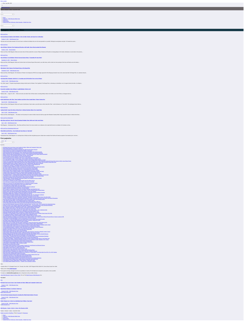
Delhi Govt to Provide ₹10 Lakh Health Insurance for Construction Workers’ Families (20, 183)
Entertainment (11, 128)
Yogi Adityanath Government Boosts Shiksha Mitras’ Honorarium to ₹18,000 (18, 181)
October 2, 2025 (5, 49)
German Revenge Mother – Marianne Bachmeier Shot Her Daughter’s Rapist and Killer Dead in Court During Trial (26, 238)
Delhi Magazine (13, 268)
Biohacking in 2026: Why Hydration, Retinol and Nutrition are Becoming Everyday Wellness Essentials (24, 192)
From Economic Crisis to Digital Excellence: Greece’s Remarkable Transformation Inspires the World (23, 171)
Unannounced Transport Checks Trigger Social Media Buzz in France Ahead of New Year (21, 254)
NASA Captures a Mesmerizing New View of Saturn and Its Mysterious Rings (19, 249)
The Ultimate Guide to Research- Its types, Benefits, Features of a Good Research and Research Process (24, 245)
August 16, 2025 (4, 91)
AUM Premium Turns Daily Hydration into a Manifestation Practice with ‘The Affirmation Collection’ (23, 194)
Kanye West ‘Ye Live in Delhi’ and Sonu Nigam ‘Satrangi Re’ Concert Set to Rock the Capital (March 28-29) (25, 222)
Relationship (10, 117)
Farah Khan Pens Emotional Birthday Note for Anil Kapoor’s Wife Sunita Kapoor (19, 217)
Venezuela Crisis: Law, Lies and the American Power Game (15, 248)
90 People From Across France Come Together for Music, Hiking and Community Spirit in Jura (22, 147)
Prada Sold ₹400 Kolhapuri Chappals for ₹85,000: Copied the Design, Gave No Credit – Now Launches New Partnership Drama (29, 204)
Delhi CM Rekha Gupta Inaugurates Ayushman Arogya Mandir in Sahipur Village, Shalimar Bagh (23, 223)
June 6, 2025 (4, 133)
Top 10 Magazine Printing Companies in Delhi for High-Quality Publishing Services (20, 214)
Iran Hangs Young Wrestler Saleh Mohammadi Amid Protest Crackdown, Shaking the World (21, 220)
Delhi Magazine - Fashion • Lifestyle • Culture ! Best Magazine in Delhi (14, 308)
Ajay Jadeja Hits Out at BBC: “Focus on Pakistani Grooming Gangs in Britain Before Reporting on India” (24, 159)
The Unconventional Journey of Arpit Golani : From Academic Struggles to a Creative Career (22, 158)
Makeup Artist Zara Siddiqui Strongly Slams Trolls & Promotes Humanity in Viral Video (21, 195)
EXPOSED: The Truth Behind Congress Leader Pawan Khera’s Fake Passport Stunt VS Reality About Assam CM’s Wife (27, 213)
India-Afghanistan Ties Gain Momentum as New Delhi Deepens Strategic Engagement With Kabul (23, 153)
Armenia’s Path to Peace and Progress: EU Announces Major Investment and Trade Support (21, 172)
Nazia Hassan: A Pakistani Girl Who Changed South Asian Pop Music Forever (19, 180)
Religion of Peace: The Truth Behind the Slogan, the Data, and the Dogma (18, 155)
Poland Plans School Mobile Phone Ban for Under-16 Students (15, 221)
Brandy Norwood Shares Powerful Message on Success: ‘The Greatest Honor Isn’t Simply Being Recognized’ (25, 154)
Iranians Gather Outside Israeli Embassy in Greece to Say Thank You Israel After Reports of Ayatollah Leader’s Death (26, 224)
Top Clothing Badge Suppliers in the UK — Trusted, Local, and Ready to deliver (19, 261)
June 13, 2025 (4, 112)
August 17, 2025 (4, 81)
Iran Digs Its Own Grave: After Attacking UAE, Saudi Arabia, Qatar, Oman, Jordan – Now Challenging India (25, 209)
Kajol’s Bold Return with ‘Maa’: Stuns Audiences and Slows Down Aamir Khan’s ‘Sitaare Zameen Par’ (23, 99)
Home (4, 17)
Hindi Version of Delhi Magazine (33, 275)
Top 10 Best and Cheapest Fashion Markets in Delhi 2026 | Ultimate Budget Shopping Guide (21, 206)
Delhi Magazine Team (14, 39)
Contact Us (5, 19)
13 (5, 140)
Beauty (2, 292)
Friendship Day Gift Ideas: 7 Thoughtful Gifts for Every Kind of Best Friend (18, 165)
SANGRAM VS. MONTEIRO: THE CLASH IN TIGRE (15, 243)
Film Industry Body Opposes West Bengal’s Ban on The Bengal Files (15, 68)
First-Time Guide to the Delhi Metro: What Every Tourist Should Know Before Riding (20, 169)
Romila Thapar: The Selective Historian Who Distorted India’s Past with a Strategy (19, 191)
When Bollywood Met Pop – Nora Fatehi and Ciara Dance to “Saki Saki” (16, 130)
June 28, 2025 (4, 102)
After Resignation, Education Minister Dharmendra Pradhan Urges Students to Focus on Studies (22, 178)
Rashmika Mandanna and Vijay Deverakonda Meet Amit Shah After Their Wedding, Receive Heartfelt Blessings (25, 233)
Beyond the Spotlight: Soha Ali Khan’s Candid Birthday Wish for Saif (16, 89)
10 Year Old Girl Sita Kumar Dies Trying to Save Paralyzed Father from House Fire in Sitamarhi (22, 202)
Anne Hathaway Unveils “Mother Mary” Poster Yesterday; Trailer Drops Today (19, 260)
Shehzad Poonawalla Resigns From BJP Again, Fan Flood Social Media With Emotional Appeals (22, 151)
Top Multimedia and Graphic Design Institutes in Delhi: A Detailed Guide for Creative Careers (22, 215)
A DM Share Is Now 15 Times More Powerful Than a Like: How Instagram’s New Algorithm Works (23, 175)
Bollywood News (4, 34)
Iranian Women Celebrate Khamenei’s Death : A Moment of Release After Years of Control (21, 232)
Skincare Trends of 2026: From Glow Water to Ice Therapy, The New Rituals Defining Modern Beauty (23, 190)
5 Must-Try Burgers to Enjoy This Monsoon (12, 179)
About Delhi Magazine (5, 275)
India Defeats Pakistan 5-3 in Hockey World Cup (13, 148)
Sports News (3, 286)
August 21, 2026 (4, 285)
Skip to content (4, 1)
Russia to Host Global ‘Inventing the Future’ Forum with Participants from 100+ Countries (21, 170)
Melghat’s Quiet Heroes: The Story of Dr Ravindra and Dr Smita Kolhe (17, 229)
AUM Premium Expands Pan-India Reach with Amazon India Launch (17, 184)
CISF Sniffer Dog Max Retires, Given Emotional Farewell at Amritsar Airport (18, 200)
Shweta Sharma (12, 49)
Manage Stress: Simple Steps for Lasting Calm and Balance (15, 230)
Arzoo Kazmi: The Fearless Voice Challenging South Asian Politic (16, 246)
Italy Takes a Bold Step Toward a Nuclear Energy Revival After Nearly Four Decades (20, 167)
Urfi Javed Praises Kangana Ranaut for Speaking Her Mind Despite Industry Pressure (20, 149)
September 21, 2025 (6, 60)
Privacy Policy (6, 21)
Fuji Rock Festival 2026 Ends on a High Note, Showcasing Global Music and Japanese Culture (22, 173)
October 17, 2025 (5, 39)
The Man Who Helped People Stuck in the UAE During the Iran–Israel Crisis (18, 228)
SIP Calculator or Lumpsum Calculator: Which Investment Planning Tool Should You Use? (21, 189)
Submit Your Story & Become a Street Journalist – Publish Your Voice (17, 22)
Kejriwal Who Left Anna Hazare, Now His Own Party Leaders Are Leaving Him (19, 208)
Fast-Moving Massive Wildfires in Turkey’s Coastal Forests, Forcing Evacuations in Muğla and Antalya (23, 166)
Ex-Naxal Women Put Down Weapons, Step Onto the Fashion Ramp (17, 156)
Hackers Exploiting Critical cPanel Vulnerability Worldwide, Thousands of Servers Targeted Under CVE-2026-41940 (26, 197)
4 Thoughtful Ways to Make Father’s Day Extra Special (14, 185)
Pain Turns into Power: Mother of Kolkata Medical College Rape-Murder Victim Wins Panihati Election (24, 199)
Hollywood (16, 128)
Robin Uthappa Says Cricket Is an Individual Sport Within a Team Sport (17, 150)
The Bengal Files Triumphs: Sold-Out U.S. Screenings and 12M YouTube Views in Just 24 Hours (21, 78)
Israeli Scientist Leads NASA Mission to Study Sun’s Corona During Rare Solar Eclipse (20, 157)
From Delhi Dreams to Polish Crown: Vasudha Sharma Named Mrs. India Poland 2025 (20, 259)
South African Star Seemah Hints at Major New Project (14, 253)
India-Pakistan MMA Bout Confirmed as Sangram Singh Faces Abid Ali (17, 193)
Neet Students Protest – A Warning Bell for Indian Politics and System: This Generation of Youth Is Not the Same (25, 174)
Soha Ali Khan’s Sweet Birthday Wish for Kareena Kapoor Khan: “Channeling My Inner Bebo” (21, 57)
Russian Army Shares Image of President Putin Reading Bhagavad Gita (17, 256)
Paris (1, 280)
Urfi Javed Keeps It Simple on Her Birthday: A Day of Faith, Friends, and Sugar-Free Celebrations (22, 36)
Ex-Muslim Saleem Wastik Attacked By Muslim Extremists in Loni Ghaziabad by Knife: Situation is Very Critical (26, 239)
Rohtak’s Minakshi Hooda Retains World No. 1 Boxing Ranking (16, 187)
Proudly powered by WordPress (7, 313)
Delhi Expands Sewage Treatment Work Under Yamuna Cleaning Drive (17, 240)
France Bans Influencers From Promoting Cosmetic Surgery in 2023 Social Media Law (20, 237)
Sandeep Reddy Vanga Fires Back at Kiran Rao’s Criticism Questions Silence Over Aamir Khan (21, 109)
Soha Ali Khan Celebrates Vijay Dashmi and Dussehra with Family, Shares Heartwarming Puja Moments (23, 47)
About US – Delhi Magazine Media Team (11, 18)
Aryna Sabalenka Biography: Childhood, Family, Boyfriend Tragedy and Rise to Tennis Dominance (23, 227)
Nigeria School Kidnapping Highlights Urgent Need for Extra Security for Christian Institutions (22, 257)
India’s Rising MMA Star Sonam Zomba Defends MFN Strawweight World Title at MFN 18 (21, 201)
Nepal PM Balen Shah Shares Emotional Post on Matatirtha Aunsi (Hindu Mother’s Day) (21, 211)
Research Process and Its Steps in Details (11, 244)
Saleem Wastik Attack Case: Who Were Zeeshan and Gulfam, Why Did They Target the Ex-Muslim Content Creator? (26, 231)
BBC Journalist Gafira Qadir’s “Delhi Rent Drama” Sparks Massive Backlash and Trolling (21, 207)
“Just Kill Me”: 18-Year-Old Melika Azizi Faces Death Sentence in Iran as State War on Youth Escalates (24, 219)
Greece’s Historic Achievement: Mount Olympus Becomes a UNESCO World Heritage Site (21, 164)
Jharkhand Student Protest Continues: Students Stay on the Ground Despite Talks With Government (23, 163)
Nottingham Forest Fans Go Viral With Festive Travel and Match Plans (17, 255)
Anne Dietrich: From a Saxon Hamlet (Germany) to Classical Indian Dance (18, 241)
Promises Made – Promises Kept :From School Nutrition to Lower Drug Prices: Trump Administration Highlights (25, 236)
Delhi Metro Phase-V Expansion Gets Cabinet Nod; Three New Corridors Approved (20, 251)
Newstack (19, 313)
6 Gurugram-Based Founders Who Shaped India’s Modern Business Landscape (19, 186)
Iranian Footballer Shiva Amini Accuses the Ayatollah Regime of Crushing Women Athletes (21, 225)
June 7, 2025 (4, 122)
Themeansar (25, 313)
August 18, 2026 (4, 303)
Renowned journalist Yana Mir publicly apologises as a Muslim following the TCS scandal (21, 212)
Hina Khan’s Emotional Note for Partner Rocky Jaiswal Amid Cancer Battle (18, 177)
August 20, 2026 (4, 291)
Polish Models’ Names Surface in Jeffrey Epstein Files (14, 247)
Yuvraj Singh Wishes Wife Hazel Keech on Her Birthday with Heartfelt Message (19, 235)
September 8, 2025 (5, 70)
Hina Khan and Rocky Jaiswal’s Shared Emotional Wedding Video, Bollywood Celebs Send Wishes (22, 120)
